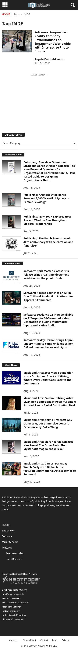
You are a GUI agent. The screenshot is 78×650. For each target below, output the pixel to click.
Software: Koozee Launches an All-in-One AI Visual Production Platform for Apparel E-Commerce (48, 296)
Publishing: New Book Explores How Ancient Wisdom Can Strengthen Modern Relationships (47, 220)
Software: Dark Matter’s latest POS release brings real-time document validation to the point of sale (46, 274)
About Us (13, 640)
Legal (55, 640)
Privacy (65, 640)
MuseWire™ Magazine (13, 619)
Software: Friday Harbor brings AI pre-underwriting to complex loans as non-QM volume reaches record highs (48, 343)
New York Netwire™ (12, 606)
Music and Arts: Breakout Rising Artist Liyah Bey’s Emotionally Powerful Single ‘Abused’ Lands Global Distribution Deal (49, 401)
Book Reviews (13, 559)
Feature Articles (14, 553)
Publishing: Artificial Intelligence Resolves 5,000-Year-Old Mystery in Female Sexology (46, 198)
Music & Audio (10, 542)
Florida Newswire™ (12, 598)
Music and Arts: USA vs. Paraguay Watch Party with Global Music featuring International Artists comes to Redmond (49, 469)
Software (7, 536)
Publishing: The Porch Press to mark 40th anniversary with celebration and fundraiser (48, 242)
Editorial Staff (29, 640)
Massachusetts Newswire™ (15, 602)
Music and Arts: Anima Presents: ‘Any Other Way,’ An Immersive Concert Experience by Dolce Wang (47, 423)
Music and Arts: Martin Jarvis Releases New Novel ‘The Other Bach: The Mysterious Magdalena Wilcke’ (48, 445)
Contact (44, 640)
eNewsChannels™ (11, 611)
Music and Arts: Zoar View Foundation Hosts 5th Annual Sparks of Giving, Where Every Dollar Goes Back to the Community (48, 378)
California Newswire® (13, 594)
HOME (5, 525)
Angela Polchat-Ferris (48, 59)
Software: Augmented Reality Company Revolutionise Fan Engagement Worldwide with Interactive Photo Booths (52, 41)
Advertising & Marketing (14, 615)
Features (7, 547)
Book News (8, 530)
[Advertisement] (39, 101)
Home (6, 14)
